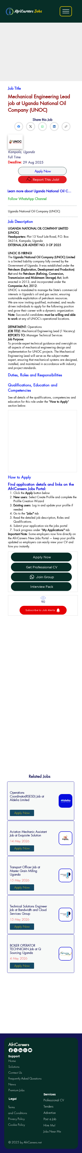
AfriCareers (28, 11)
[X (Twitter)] (30, 126)
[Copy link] (66, 126)
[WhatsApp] (42, 126)
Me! (49, 1125)
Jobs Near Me (52, 1131)
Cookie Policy (16, 1125)
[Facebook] (18, 126)
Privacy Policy (16, 1119)
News (12, 1084)
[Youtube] (30, 1050)
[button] (43, 610)
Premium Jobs (16, 1090)
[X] (15, 1050)
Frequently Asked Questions (24, 1078)
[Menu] (66, 11)
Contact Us (15, 1072)
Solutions (13, 1067)
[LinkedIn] (54, 126)
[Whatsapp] (25, 1050)
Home (12, 1061)
